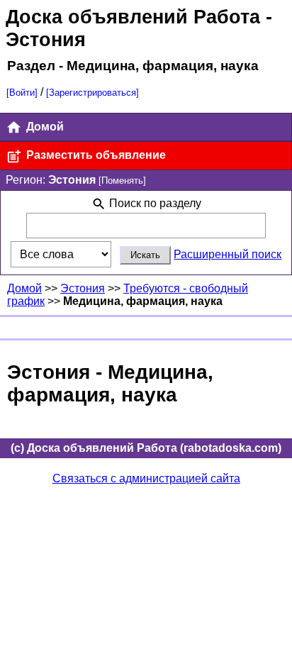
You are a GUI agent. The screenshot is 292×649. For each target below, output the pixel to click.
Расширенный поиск (227, 254)
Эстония (82, 288)
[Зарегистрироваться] (92, 92)
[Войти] (22, 92)
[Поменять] (122, 180)
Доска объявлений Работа (133, 17)
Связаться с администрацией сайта (146, 478)
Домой (43, 127)
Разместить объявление (94, 155)
